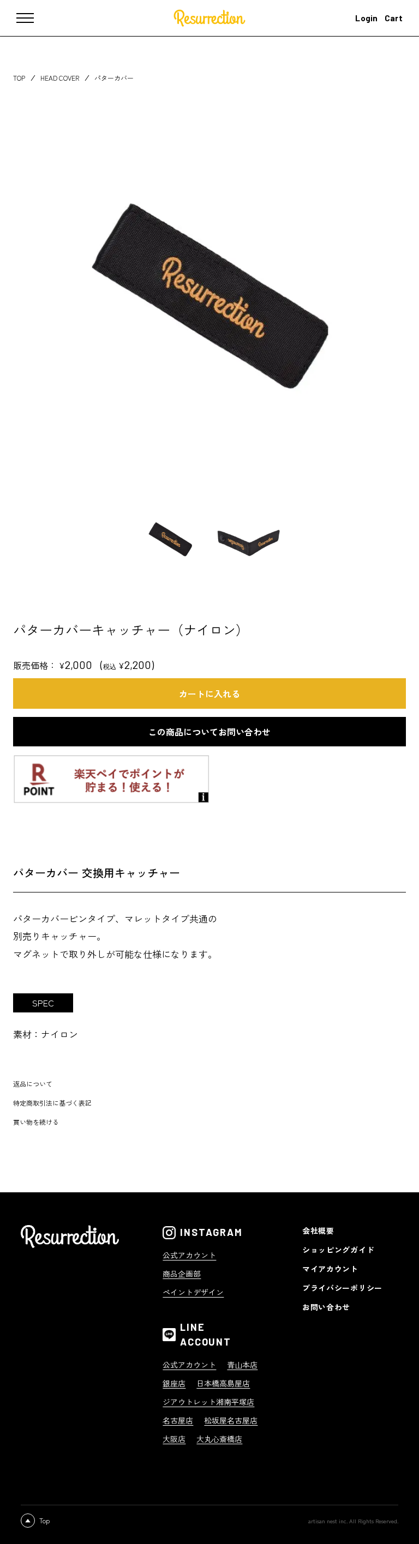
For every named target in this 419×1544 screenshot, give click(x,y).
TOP (19, 77)
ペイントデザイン (193, 1292)
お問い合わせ (326, 1306)
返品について (32, 1083)
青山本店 (242, 1364)
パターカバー (114, 77)
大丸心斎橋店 (219, 1438)
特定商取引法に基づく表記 (52, 1102)
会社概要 (318, 1230)
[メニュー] (32, 18)
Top (44, 1520)
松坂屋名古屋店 (231, 1420)
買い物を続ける (36, 1121)
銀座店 (174, 1383)
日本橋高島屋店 (223, 1383)
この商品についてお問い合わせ (209, 731)
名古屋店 (178, 1420)
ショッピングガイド (338, 1249)
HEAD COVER (59, 77)
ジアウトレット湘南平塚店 (208, 1401)
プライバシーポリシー (342, 1287)
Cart (394, 18)
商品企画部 (182, 1273)
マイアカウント (330, 1268)
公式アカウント (189, 1255)
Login (366, 18)
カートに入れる (209, 693)
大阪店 (174, 1438)
